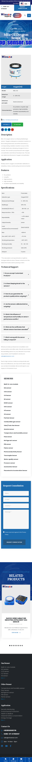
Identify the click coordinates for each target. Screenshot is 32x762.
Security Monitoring (7, 709)
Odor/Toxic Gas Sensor (12, 425)
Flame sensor (8, 448)
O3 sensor (7, 410)
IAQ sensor (7, 388)
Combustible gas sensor (12, 422)
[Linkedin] (2, 746)
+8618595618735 (10, 730)
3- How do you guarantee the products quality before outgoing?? (15, 295)
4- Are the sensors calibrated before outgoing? (15, 305)
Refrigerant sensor (10, 440)
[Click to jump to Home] (6, 15)
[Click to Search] (25, 15)
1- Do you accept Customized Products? (13, 274)
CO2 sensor (8, 392)
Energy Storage (6, 718)
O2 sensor (18, 29)
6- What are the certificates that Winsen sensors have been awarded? (16, 328)
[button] (10, 646)
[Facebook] (10, 746)
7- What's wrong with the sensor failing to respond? (14, 338)
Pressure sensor (9, 463)
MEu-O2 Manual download (10, 120)
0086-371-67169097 (11, 734)
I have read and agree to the (15, 533)
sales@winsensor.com (7, 356)
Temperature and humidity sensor (16, 433)
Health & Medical (7, 714)
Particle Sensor (9, 418)
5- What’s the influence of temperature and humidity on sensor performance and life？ (16, 316)
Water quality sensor (11, 459)
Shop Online (17, 15)
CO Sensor (7, 395)
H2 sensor (7, 399)
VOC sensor (8, 407)
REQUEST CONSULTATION (22, 7)
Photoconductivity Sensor (13, 452)
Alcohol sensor (9, 429)
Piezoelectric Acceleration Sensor (15, 470)
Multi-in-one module (11, 384)
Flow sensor (8, 437)
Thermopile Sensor (10, 455)
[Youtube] (6, 746)
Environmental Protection (10, 711)
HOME (11, 29)
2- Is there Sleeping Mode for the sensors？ (14, 285)
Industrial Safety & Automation (11, 716)
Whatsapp (18, 124)
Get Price (5, 124)
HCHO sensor (8, 403)
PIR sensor (7, 444)
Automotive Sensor (10, 467)
